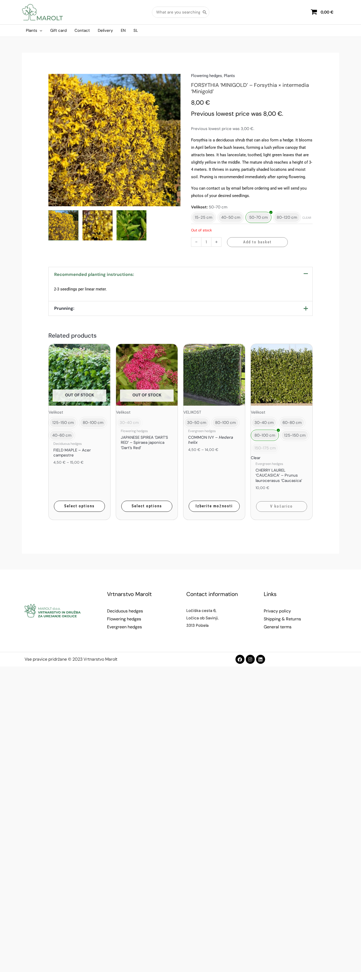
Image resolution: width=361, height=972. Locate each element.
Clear (306, 218)
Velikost (199, 207)
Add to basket (257, 242)
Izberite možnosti (214, 506)
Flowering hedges (206, 75)
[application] (39, 31)
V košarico (281, 506)
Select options (79, 506)
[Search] (205, 12)
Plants (229, 75)
